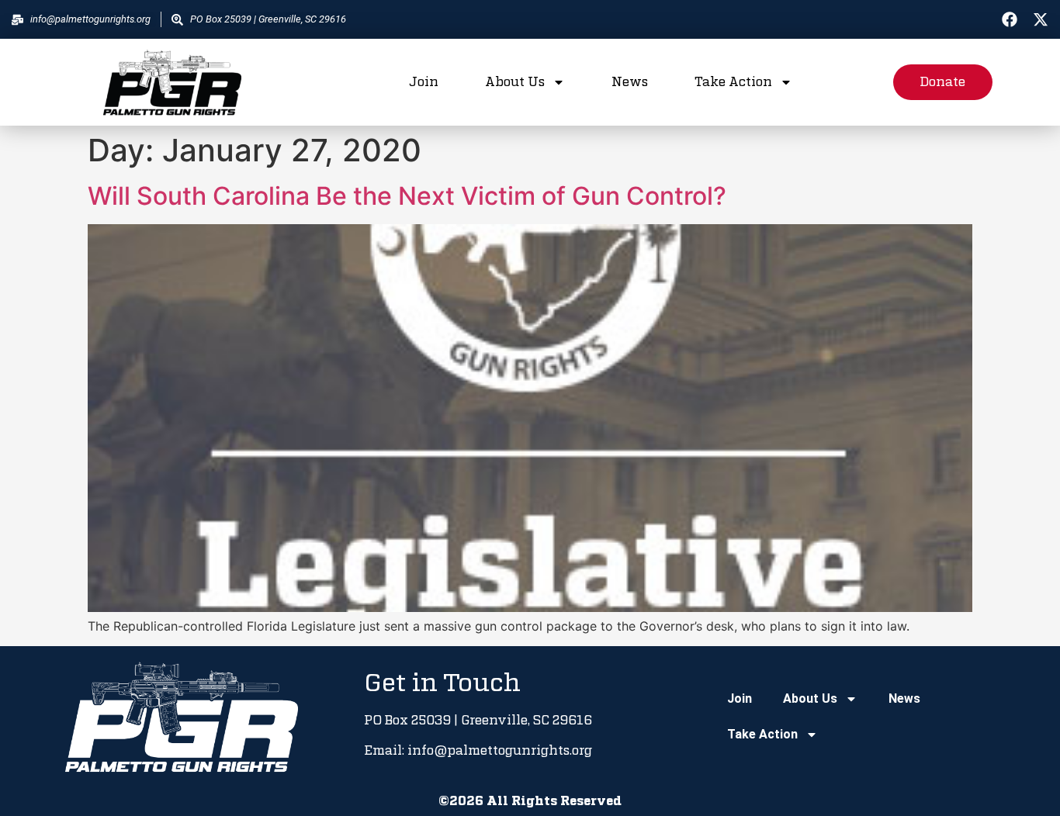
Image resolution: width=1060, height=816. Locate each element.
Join (423, 82)
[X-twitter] (1040, 19)
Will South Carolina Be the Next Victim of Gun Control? (407, 196)
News (629, 82)
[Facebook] (1009, 19)
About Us (515, 82)
